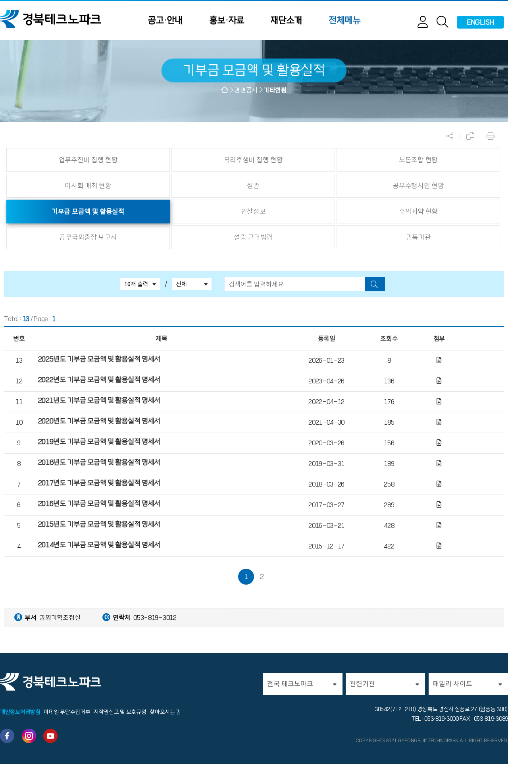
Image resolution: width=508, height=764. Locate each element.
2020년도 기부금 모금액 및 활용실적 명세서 (99, 421)
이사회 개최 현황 (88, 185)
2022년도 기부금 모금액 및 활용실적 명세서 (99, 380)
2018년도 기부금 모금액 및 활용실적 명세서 (99, 462)
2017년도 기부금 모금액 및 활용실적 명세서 (99, 483)
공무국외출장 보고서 (88, 237)
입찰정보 (253, 211)
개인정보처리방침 (20, 712)
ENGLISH (480, 22)
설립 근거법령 (253, 237)
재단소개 (286, 20)
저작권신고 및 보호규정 (120, 712)
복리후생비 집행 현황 (253, 160)
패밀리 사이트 (452, 683)
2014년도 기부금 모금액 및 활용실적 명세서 (99, 545)
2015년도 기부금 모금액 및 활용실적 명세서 (99, 524)
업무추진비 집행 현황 (88, 160)
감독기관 (418, 237)
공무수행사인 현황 (418, 185)
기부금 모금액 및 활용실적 (88, 211)
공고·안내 (165, 20)
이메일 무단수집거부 (67, 712)
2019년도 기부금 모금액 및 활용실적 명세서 (99, 442)
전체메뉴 (344, 20)
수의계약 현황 (418, 211)
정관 (253, 185)
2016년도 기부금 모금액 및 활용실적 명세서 (99, 504)
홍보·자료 (226, 20)
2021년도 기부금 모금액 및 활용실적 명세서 (99, 400)
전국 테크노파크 (290, 683)
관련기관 (362, 683)
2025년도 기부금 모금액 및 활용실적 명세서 (99, 359)
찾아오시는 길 (165, 712)
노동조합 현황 (418, 160)
